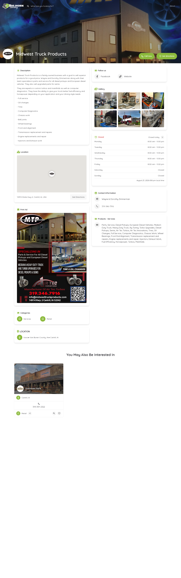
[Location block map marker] (52, 174)
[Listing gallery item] (105, 100)
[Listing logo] (8, 54)
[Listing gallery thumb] (52, 258)
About (172, 6)
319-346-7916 (108, 206)
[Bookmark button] (59, 413)
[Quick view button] (54, 413)
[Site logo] (13, 5)
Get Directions (78, 197)
